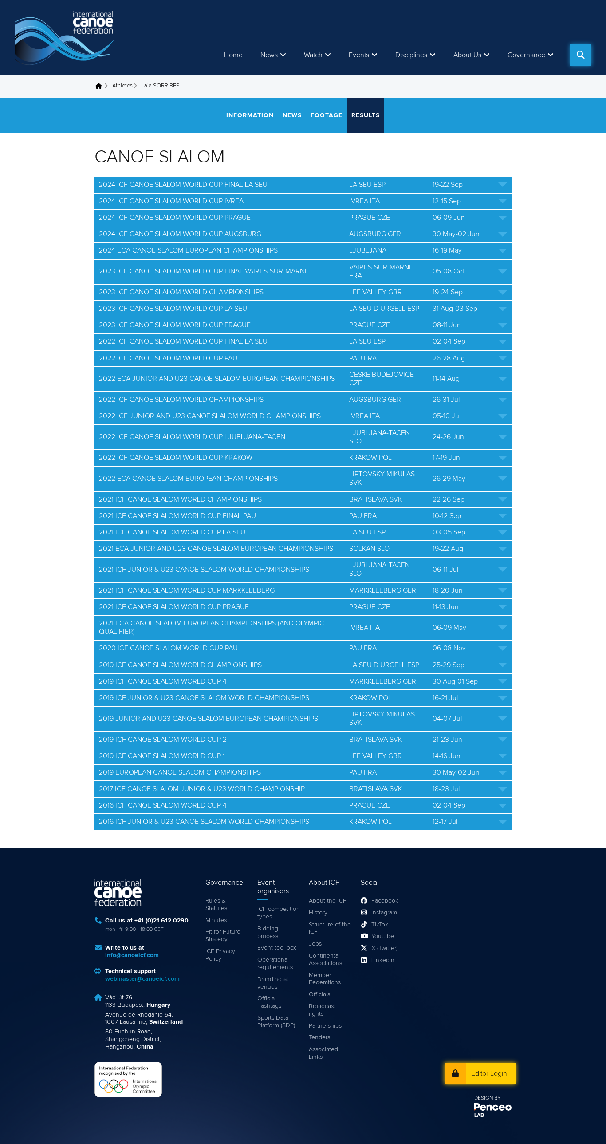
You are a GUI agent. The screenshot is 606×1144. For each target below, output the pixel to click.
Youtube (382, 936)
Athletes (122, 86)
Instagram (384, 913)
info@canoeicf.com (132, 955)
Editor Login (489, 1073)
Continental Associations (325, 959)
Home (233, 55)
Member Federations (325, 979)
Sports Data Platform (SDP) (276, 1022)
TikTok (379, 925)
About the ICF (327, 901)
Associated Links (323, 1053)
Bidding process (267, 932)
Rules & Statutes (216, 904)
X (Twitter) (384, 948)
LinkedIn (382, 960)
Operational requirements (275, 963)
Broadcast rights (322, 1010)
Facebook (384, 901)
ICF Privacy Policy (220, 955)
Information (250, 115)
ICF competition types (278, 913)
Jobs (315, 944)
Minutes (216, 920)
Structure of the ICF (330, 928)
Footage (326, 115)
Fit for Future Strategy (222, 935)
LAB (479, 1115)
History (318, 913)
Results (365, 115)
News (269, 55)
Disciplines (411, 55)
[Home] (66, 37)
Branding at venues (272, 983)
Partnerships (325, 1026)
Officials (319, 994)
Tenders (319, 1037)
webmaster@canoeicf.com (142, 979)
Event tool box (276, 948)
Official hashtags (269, 1002)
